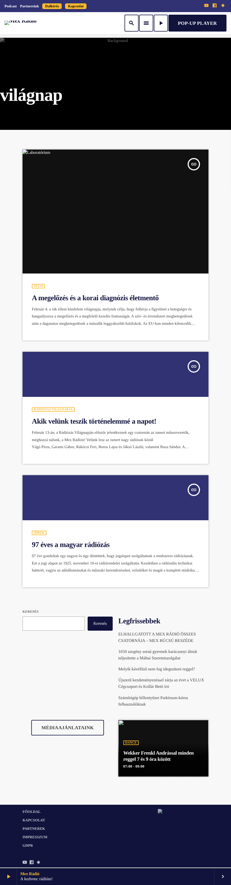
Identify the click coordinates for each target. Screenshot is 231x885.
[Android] (223, 6)
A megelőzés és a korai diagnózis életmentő (95, 298)
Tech (38, 286)
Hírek (39, 533)
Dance (131, 742)
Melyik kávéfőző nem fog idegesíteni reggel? (156, 669)
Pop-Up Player (197, 23)
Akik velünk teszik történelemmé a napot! (94, 421)
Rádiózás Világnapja (53, 409)
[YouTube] (206, 6)
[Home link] (20, 23)
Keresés (31, 611)
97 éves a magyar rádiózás (71, 545)
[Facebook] (214, 6)
